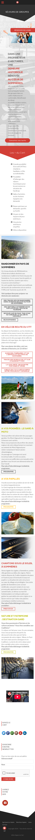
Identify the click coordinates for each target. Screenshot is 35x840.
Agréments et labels (8, 822)
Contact (4, 824)
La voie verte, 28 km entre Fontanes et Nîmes (17, 365)
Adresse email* (7, 758)
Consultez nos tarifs (17, 140)
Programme (8, 472)
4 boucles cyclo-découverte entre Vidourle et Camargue (17, 370)
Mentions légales (21, 822)
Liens (30, 822)
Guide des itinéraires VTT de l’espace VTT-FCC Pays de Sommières (17, 354)
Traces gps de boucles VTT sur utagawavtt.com (17, 360)
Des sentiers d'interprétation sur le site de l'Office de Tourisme (17, 308)
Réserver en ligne (22, 30)
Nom (3, 765)
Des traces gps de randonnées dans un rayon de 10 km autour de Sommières (17, 302)
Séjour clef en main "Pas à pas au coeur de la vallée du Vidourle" (17, 315)
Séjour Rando (9, 320)
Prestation (8, 609)
